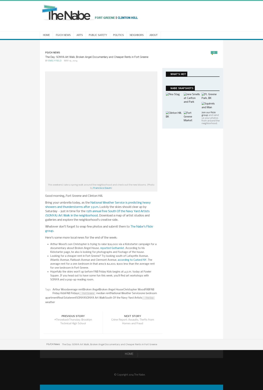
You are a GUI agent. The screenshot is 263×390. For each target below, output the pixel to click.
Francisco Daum (102, 188)
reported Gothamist (112, 248)
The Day (149, 298)
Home (46, 35)
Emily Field (55, 61)
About (154, 35)
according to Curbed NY (132, 260)
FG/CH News (63, 35)
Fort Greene (88, 293)
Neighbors (137, 35)
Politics (118, 35)
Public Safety (98, 35)
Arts (80, 35)
